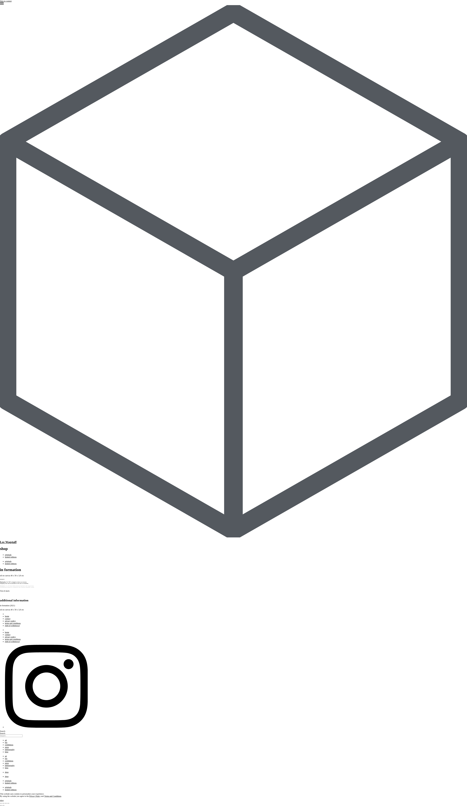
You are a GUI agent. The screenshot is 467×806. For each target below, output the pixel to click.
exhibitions (9, 745)
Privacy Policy (34, 796)
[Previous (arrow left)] (1, 805)
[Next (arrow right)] (3, 805)
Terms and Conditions (52, 796)
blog (6, 752)
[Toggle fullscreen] (3, 803)
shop (7, 772)
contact (7, 619)
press (7, 747)
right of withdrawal (12, 626)
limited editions (11, 557)
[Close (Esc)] (8, 803)
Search (2, 731)
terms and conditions (13, 623)
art (6, 740)
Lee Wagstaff (8, 542)
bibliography (10, 750)
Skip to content (6, 1)
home (7, 616)
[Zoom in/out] (1, 803)
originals (8, 555)
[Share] (6, 803)
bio (6, 742)
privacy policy (10, 621)
